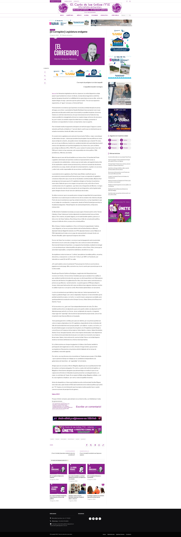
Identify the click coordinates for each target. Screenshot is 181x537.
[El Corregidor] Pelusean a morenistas (94, 476)
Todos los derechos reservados (65, 534)
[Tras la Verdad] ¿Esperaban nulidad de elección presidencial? (63, 454)
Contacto (76, 1)
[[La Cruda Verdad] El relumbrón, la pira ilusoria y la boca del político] (58, 489)
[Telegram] (44, 79)
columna (57, 439)
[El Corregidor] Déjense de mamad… (57, 476)
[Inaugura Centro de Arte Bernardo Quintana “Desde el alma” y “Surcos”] (77, 489)
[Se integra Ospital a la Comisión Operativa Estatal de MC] (96, 489)
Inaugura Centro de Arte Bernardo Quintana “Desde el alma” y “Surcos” (76, 497)
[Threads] (44, 83)
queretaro (83, 439)
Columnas (94, 15)
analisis (52, 439)
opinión (77, 439)
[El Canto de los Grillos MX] (90, 8)
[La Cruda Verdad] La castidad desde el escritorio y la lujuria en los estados (77, 477)
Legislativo (104, 15)
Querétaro (69, 15)
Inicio (62, 15)
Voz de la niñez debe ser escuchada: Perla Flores (119, 157)
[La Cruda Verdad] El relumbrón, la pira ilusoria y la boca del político (58, 497)
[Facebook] (44, 72)
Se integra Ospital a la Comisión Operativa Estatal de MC (95, 496)
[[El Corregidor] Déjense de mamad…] (58, 469)
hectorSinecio (71, 439)
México (79, 15)
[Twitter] (44, 75)
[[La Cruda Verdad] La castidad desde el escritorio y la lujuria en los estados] (77, 469)
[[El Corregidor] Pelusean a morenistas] (96, 469)
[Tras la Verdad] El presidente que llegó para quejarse (90, 454)
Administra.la (110, 534)
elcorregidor (63, 439)
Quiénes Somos (68, 1)
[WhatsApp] (100, 518)
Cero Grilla (115, 15)
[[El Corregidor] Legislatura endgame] (77, 51)
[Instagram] (96, 518)
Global (86, 15)
